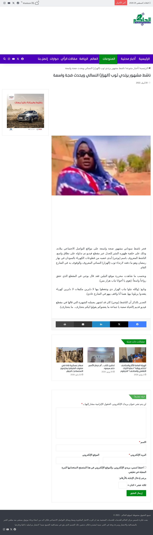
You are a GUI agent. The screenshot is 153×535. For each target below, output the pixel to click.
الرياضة (83, 58)
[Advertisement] (51, 30)
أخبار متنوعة (132, 68)
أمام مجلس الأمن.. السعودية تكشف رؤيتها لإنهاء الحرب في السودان (81, 3)
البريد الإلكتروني (137, 455)
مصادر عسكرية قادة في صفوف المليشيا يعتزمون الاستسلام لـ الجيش (71, 368)
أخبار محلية (128, 58)
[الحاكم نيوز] (142, 19)
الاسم (142, 442)
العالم (94, 58)
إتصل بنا (43, 58)
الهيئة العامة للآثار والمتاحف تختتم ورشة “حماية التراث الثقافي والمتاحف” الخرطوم (133, 368)
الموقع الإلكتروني (90, 455)
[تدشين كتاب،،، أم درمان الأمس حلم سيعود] (101, 355)
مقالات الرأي (69, 58)
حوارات (54, 58)
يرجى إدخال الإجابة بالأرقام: (132, 478)
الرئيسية (144, 58)
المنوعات (109, 58)
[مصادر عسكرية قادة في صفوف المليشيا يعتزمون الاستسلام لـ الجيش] (69, 355)
